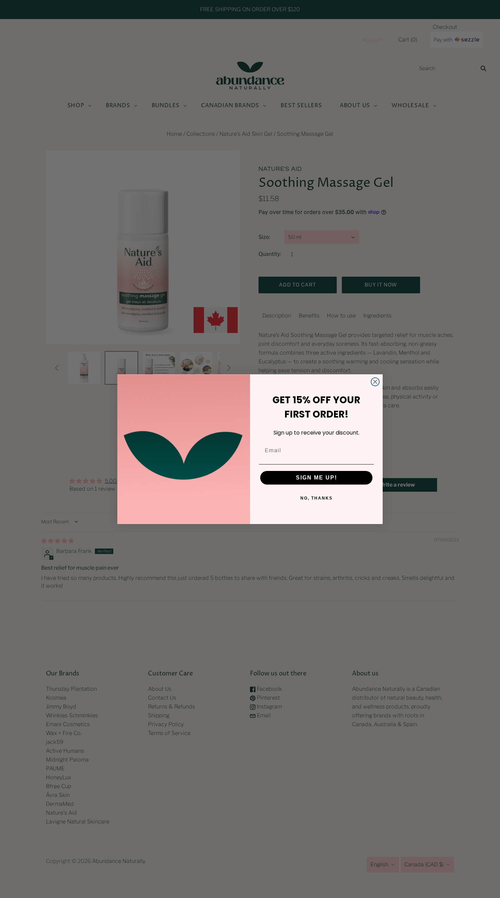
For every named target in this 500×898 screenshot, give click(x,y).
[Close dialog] (375, 382)
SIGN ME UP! (316, 477)
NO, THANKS (316, 498)
